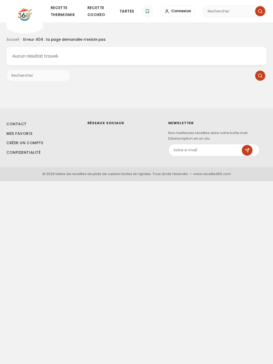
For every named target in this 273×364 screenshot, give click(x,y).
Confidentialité (23, 152)
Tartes (126, 11)
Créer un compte (24, 142)
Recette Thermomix (63, 11)
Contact (16, 124)
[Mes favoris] (147, 11)
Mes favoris (19, 133)
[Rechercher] (260, 11)
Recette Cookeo (96, 11)
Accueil (12, 39)
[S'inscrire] (247, 150)
